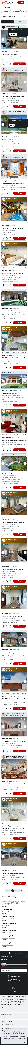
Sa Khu (3, 911)
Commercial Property (7, 904)
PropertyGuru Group (6, 956)
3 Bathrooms (12, 938)
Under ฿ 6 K (4, 918)
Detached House (6, 903)
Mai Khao (9, 911)
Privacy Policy (7, 1036)
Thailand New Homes (6, 1021)
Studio (3, 925)
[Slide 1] (10, 264)
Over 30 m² (4, 945)
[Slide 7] (13, 47)
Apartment (18, 903)
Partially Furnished (14, 932)
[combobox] (13, 7)
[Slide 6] (12, 47)
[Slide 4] (12, 132)
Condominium (18, 902)
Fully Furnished (5, 932)
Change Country (5, 963)
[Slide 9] (16, 47)
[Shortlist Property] (25, 74)
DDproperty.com (4, 996)
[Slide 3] (11, 132)
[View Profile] (14, 27)
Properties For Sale (6, 1014)
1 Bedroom (8, 925)
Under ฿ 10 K (11, 918)
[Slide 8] (15, 47)
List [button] (8, 21)
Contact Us (4, 959)
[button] (26, 30)
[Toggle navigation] (26, 2)
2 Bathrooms (5, 938)
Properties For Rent (6, 1017)
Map (21, 21)
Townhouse (12, 903)
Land (15, 904)
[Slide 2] (11, 264)
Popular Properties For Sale (8, 1024)
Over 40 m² (10, 945)
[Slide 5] (11, 47)
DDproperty (4, 1011)
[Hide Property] (21, 74)
